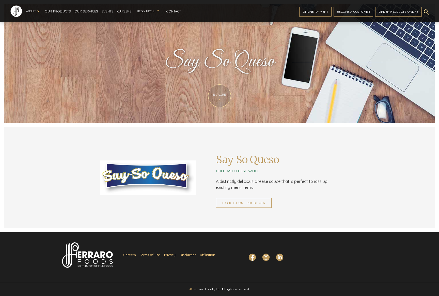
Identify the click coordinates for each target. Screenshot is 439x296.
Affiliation (207, 255)
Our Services (86, 11)
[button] (32, 11)
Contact (173, 11)
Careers (124, 11)
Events (108, 11)
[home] (16, 11)
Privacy (170, 255)
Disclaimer (188, 255)
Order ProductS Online (398, 11)
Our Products (58, 11)
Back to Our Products (243, 203)
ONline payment (315, 11)
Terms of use (150, 255)
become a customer (353, 11)
